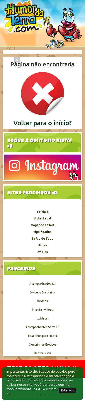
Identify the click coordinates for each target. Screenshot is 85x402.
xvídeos (42, 318)
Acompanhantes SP (42, 283)
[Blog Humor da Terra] (42, 24)
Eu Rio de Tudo (42, 238)
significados (42, 232)
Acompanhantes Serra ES (43, 327)
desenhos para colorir (42, 336)
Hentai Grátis (42, 353)
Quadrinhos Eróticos (42, 344)
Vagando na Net (42, 225)
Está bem (67, 390)
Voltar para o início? (42, 123)
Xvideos (42, 301)
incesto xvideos (42, 309)
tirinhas (42, 212)
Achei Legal (42, 218)
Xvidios (42, 252)
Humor (43, 245)
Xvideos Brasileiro (42, 292)
